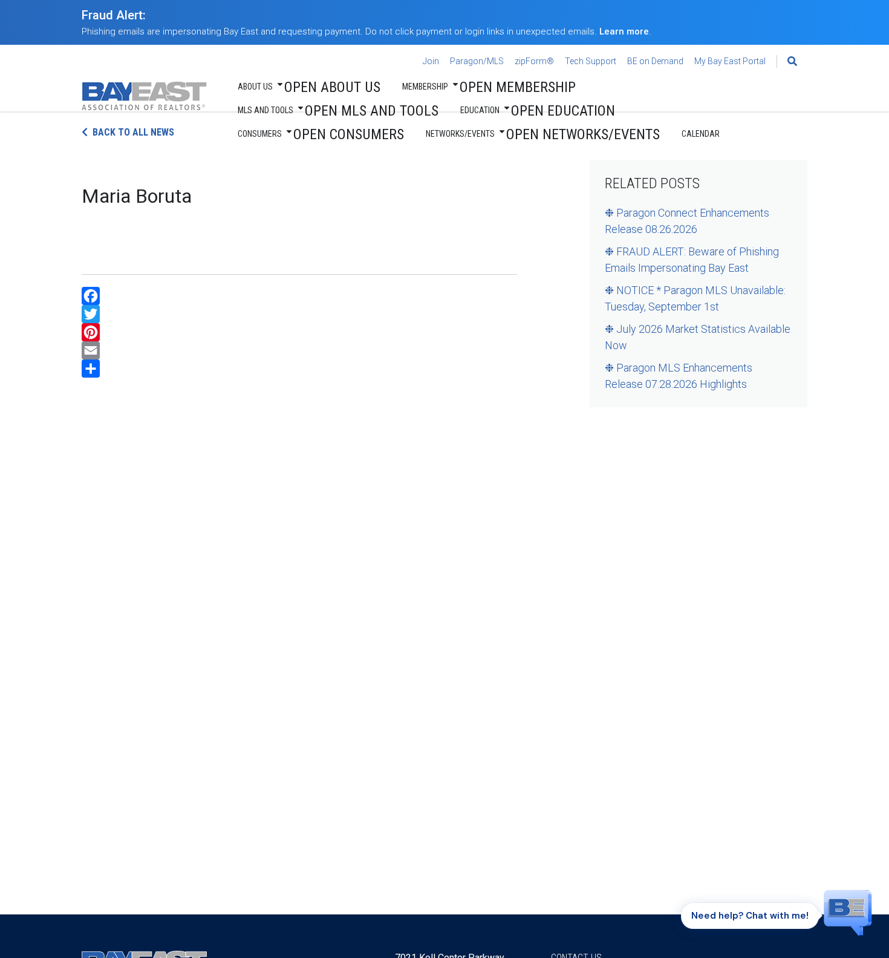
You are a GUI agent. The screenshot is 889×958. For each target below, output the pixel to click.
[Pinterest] (299, 332)
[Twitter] (299, 314)
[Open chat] (848, 912)
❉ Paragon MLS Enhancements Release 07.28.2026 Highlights (678, 375)
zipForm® (534, 61)
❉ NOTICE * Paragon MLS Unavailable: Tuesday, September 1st (695, 298)
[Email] (299, 350)
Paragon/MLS (477, 61)
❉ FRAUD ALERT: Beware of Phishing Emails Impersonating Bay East (692, 259)
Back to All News (133, 132)
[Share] (299, 368)
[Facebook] (299, 296)
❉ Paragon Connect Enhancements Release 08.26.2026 (687, 220)
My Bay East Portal (730, 61)
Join (431, 61)
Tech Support (590, 61)
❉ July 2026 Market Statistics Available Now (697, 337)
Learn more (624, 31)
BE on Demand (655, 61)
